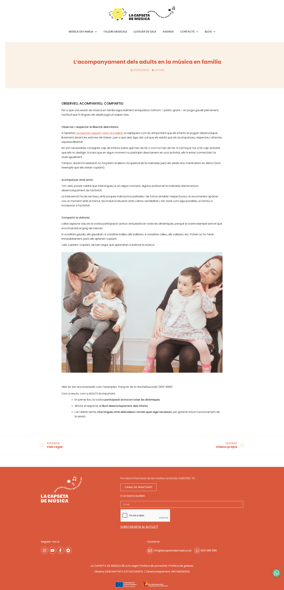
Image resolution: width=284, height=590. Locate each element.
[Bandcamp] (68, 550)
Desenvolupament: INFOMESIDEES (168, 571)
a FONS (159, 70)
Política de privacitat (153, 566)
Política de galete (180, 566)
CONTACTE (187, 31)
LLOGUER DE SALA (145, 31)
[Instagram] (44, 550)
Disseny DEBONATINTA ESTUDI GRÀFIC (119, 571)
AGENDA (168, 31)
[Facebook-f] (60, 550)
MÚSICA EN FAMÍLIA (81, 31)
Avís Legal (131, 566)
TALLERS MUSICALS (115, 31)
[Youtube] (52, 550)
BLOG (208, 31)
